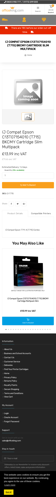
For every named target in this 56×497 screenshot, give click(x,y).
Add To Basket (29, 185)
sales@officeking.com (11, 441)
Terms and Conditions (13, 393)
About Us (8, 349)
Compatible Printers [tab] (41, 213)
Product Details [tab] (15, 213)
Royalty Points (10, 385)
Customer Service (12, 362)
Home (29, 55)
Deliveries (8, 365)
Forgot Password (11, 421)
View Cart (8, 397)
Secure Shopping (11, 389)
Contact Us (9, 357)
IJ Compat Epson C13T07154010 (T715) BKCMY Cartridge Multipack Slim (28, 299)
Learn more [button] (9, 485)
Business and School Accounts (17, 353)
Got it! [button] (9, 492)
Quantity (14, 170)
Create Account (11, 417)
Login (6, 413)
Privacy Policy (10, 377)
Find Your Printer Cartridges (16, 369)
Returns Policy (10, 381)
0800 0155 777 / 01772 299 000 (22, 2)
